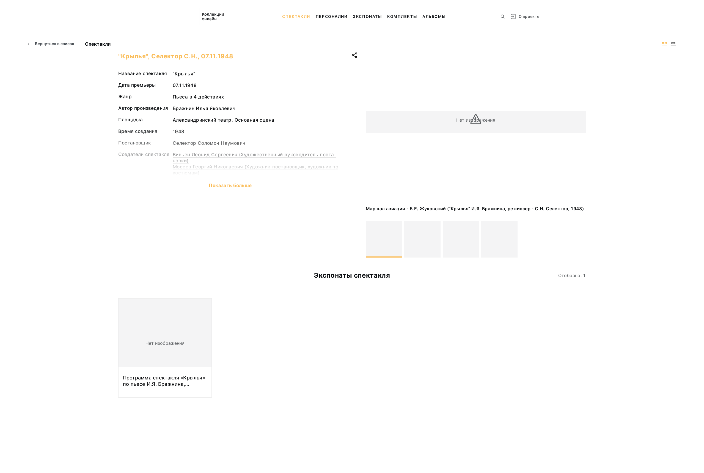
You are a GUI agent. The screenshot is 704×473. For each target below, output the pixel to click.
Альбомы (434, 16)
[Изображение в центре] (673, 43)
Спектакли (296, 16)
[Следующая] (579, 239)
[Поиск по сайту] (502, 16)
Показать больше (230, 185)
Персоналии (331, 16)
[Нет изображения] (384, 239)
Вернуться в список (54, 43)
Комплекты (402, 16)
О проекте (529, 16)
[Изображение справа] (664, 43)
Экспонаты (367, 16)
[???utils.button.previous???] (372, 239)
